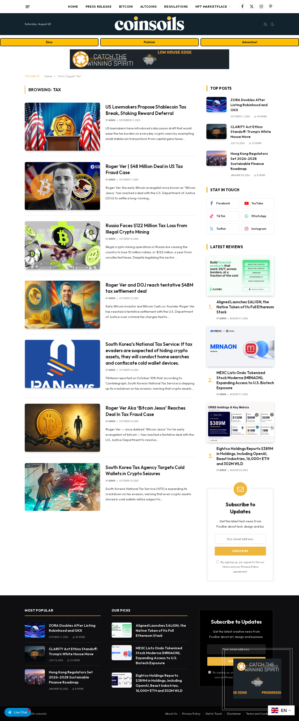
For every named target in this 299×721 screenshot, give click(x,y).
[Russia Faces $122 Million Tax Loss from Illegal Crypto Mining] (62, 245)
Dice (49, 42)
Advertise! (249, 42)
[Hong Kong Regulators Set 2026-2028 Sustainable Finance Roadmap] (216, 158)
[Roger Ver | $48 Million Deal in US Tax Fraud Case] (62, 186)
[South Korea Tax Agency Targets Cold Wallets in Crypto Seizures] (62, 487)
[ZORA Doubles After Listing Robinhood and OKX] (216, 104)
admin (112, 120)
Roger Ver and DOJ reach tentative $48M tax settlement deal (149, 288)
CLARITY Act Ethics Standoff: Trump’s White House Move (250, 132)
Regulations (176, 7)
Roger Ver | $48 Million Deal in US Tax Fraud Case (144, 169)
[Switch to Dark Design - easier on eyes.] (272, 24)
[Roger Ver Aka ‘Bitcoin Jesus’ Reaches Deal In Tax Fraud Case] (62, 428)
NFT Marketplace (211, 7)
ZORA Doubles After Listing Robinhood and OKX (248, 105)
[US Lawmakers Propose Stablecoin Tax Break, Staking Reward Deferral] (62, 126)
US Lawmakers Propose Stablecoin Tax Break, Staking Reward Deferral (146, 110)
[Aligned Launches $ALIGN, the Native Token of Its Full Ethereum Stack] (240, 275)
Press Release (99, 7)
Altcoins (148, 7)
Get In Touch (214, 713)
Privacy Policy (250, 566)
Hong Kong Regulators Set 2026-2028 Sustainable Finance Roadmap (249, 161)
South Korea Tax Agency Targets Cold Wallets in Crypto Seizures (145, 470)
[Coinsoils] (149, 24)
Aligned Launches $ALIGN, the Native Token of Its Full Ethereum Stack (245, 307)
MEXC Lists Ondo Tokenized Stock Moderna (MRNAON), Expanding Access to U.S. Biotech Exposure (245, 380)
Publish (149, 42)
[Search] (265, 24)
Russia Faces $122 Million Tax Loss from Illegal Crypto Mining (146, 229)
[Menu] (28, 6)
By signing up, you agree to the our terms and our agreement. (242, 566)
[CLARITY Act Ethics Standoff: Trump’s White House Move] (216, 131)
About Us (171, 713)
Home (73, 7)
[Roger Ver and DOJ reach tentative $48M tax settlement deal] (62, 304)
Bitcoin (126, 7)
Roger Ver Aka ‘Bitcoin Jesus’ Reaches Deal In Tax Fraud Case (145, 411)
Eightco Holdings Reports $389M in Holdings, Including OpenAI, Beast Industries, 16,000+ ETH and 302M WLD (244, 456)
